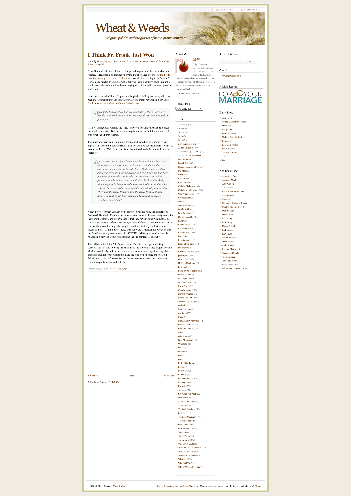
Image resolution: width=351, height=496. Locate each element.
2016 (180, 139)
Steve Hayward (228, 148)
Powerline (226, 140)
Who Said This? (185, 462)
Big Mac (182, 170)
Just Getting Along (186, 301)
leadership (182, 305)
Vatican (225, 156)
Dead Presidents (185, 209)
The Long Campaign (187, 416)
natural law (183, 336)
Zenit (224, 160)
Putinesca (182, 374)
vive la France (184, 435)
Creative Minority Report (233, 206)
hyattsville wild (184, 274)
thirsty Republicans (186, 428)
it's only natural (184, 289)
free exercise (183, 247)
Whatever (182, 459)
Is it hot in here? (185, 282)
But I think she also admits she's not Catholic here (113, 103)
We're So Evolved (186, 451)
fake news (182, 236)
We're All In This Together (189, 447)
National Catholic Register (233, 136)
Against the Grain (229, 175)
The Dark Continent (186, 409)
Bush (180, 174)
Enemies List (183, 232)
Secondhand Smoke (230, 252)
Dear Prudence (184, 212)
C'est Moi (182, 178)
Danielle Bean (228, 210)
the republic (100, 64)
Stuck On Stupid (185, 401)
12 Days (182, 124)
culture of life (155, 61)
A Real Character (126, 61)
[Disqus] (131, 325)
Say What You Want (187, 393)
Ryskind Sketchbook (231, 249)
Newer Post (93, 375)
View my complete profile (190, 94)
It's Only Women (185, 293)
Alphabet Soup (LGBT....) (189, 151)
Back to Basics (141, 61)
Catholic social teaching (188, 189)
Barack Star (183, 162)
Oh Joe (181, 347)
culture (181, 201)
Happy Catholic (229, 225)
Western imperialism (187, 455)
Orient (181, 351)
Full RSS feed (226, 9)
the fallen (182, 412)
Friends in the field (186, 251)
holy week (182, 266)
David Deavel (228, 125)
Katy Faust (227, 233)
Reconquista (183, 382)
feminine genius (185, 239)
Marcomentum (184, 309)
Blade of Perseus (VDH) (233, 191)
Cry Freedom (184, 197)
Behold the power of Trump (190, 166)
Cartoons (182, 182)
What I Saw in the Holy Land (235, 268)
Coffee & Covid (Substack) (234, 121)
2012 (180, 132)
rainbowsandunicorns (187, 378)
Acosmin (224, 485)
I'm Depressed (184, 278)
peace (180, 359)
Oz (179, 355)
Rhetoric (182, 385)
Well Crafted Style (230, 264)
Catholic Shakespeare (187, 186)
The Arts (182, 405)
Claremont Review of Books (234, 202)
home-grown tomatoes (188, 270)
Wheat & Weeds (120, 485)
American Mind (229, 179)
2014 (180, 136)
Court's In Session (186, 193)
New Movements (185, 339)
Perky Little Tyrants (186, 362)
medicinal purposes (186, 324)
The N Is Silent (184, 420)
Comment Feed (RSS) (109, 381)
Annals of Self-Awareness (189, 155)
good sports (183, 255)
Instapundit (227, 129)
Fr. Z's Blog (227, 222)
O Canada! (183, 343)
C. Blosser (256, 485)
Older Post (169, 375)
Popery (181, 370)
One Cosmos (227, 241)
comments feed (252, 9)
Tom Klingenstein (229, 260)
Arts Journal (227, 187)
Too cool (182, 432)
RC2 (199, 59)
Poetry (181, 366)
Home (131, 375)
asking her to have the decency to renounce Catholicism (129, 76)
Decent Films (228, 214)
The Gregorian (228, 256)
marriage (182, 312)
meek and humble (185, 328)
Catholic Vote (228, 195)
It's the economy (185, 297)
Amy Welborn (228, 183)
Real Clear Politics (230, 144)
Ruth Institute (228, 245)
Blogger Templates (164, 485)
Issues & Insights (229, 133)
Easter (181, 220)
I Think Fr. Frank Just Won (121, 54)
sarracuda (182, 389)
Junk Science (227, 229)
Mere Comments (229, 237)
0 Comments (121, 268)
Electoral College (185, 228)
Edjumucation (184, 224)
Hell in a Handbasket (187, 262)
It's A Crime (183, 286)
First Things (227, 218)
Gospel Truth (184, 259)
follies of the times (186, 243)
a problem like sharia (187, 143)
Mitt (180, 332)
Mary (180, 316)
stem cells (182, 397)
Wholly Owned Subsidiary (189, 466)
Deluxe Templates (190, 485)
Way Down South (186, 443)
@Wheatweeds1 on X (231, 75)
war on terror (184, 439)
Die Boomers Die (185, 216)
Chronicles (226, 199)
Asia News (227, 117)
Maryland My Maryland (188, 320)
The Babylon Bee (229, 152)
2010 (180, 128)
